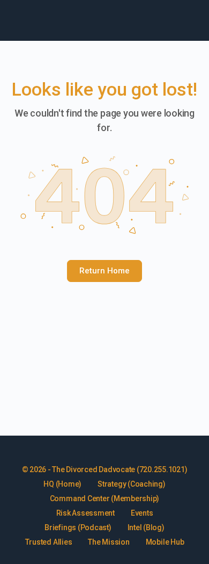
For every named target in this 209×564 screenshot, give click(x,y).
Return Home (104, 271)
